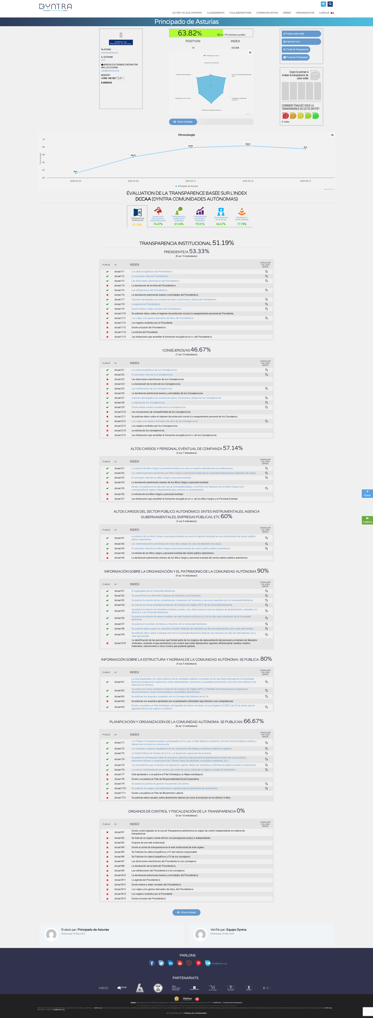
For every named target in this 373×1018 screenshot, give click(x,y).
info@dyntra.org (59, 1010)
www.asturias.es (109, 52)
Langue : (325, 12)
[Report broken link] (266, 271)
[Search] (330, 4)
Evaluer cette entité (294, 33)
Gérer (287, 12)
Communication (267, 12)
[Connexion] (323, 4)
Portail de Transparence (297, 49)
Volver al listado (184, 121)
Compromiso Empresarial (232, 1003)
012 (103, 60)
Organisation (305, 12)
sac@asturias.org (110, 70)
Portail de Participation (297, 57)
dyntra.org (98, 1008)
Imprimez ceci (293, 41)
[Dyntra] (55, 7)
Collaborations (240, 12)
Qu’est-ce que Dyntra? (187, 12)
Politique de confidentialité (195, 1013)
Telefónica (217, 1003)
